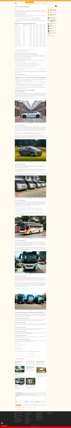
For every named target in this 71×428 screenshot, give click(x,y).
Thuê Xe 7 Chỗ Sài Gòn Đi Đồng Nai (40, 374)
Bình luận (17, 395)
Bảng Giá (40, 2)
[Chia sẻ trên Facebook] (28, 353)
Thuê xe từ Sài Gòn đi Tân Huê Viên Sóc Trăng (19, 374)
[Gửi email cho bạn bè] (30, 353)
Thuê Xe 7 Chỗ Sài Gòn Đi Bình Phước (19, 386)
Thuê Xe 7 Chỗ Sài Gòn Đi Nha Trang (53, 30)
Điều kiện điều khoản (38, 414)
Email (27, 401)
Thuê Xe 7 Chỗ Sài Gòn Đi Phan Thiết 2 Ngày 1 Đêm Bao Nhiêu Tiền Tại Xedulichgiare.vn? (30, 367)
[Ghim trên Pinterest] (31, 353)
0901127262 (19, 346)
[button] (29, 2)
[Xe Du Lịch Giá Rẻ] (19, 2)
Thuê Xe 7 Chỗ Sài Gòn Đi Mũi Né (53, 33)
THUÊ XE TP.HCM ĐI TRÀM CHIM (30, 361)
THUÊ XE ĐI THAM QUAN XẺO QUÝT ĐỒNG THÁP (19, 362)
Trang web (37, 401)
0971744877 (19, 418)
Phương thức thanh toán (39, 416)
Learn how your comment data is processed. (30, 407)
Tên (16, 401)
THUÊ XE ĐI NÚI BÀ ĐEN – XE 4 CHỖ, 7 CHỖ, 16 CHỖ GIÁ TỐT (40, 362)
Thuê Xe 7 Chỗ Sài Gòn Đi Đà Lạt (30, 385)
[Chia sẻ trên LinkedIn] (33, 353)
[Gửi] (56, 6)
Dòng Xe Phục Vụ (45, 2)
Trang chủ (36, 2)
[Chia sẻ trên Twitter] (29, 353)
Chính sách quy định (38, 419)
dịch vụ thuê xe (51, 2)
